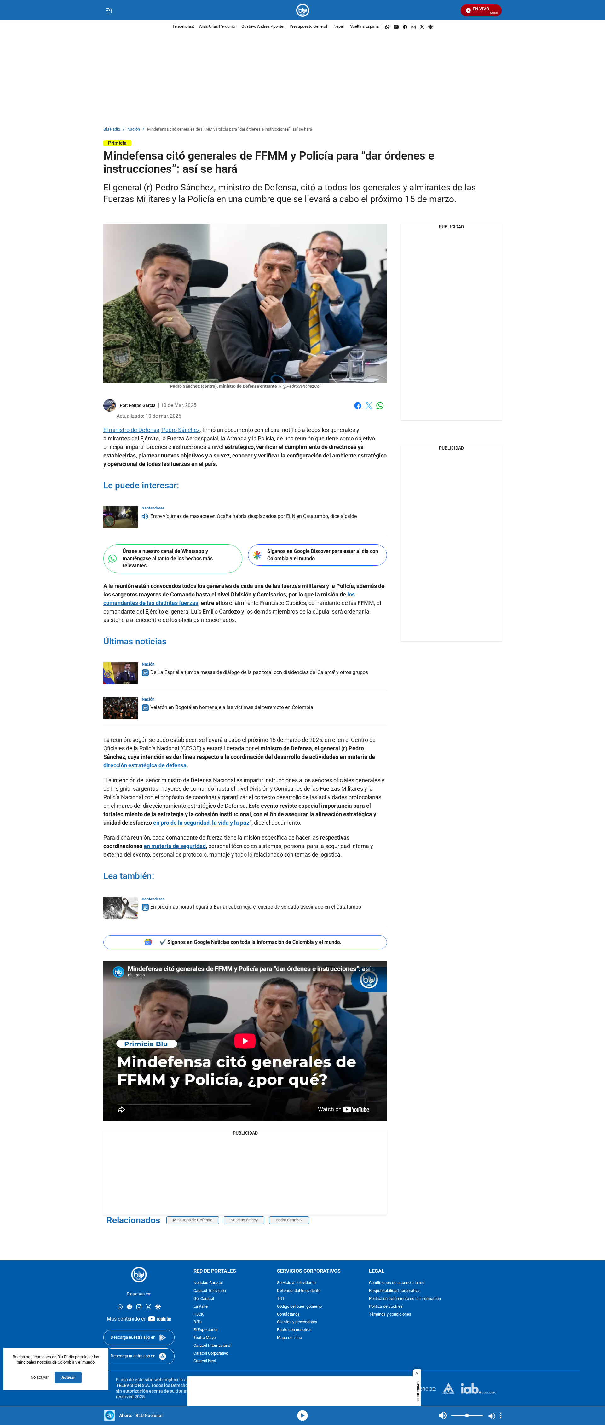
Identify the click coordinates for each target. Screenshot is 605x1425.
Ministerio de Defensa (192, 1220)
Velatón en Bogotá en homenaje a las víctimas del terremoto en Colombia (231, 707)
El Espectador (205, 1330)
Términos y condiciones (390, 1314)
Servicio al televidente (296, 1283)
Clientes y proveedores (297, 1322)
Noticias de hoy (244, 1220)
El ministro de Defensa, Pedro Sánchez (151, 430)
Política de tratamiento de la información (405, 1299)
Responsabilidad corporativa (394, 1291)
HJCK (198, 1314)
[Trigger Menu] (108, 10)
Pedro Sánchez (289, 1220)
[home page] (302, 10)
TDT (281, 1299)
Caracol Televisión (209, 1291)
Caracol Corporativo (210, 1354)
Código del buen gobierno (299, 1307)
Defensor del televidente (298, 1291)
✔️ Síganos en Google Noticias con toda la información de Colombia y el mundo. (251, 942)
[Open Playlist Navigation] (501, 1415)
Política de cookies (386, 1307)
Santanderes (153, 508)
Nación (133, 129)
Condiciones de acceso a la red (396, 1283)
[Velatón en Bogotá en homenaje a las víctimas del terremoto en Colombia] (120, 708)
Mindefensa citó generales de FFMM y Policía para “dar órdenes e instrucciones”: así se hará (229, 129)
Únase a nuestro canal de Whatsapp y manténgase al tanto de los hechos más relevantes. (168, 558)
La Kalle (200, 1307)
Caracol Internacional (212, 1346)
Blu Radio (111, 129)
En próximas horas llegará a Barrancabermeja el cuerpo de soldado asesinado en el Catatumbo (255, 907)
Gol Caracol (203, 1299)
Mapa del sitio (289, 1338)
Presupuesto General (308, 26)
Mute (443, 1415)
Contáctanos (288, 1314)
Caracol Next (204, 1361)
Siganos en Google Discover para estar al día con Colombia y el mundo (322, 554)
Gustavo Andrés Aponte (262, 26)
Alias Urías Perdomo (217, 26)
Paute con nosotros (294, 1330)
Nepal (338, 26)
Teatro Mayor (205, 1338)
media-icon (302, 1416)
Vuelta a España (364, 26)
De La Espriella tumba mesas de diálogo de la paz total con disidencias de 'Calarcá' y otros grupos (259, 672)
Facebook (358, 409)
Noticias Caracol (208, 1283)
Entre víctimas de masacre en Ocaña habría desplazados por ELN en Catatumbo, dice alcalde (253, 516)
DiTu (197, 1322)
